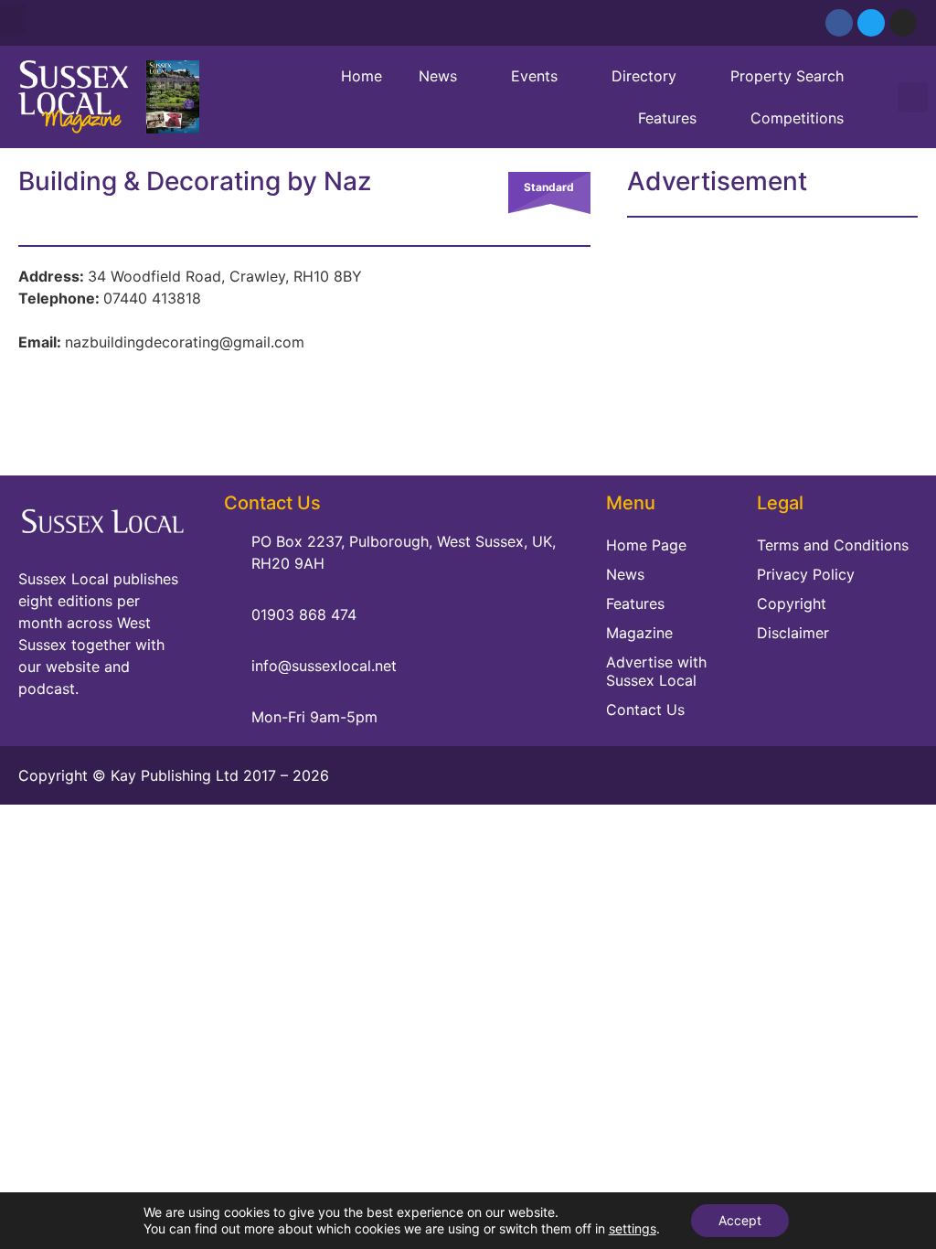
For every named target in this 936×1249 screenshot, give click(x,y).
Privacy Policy (806, 574)
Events (534, 76)
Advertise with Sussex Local (656, 671)
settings (632, 1228)
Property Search (787, 76)
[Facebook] (839, 23)
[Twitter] (871, 23)
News (438, 76)
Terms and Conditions (833, 545)
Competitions (797, 118)
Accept (739, 1220)
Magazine (639, 633)
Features (667, 118)
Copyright (791, 603)
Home (361, 76)
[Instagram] (903, 23)
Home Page (646, 545)
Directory (644, 76)
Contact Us (645, 709)
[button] (13, 19)
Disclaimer (793, 633)
